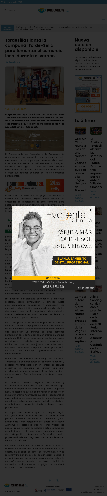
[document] (53, 248)
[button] (92, 210)
